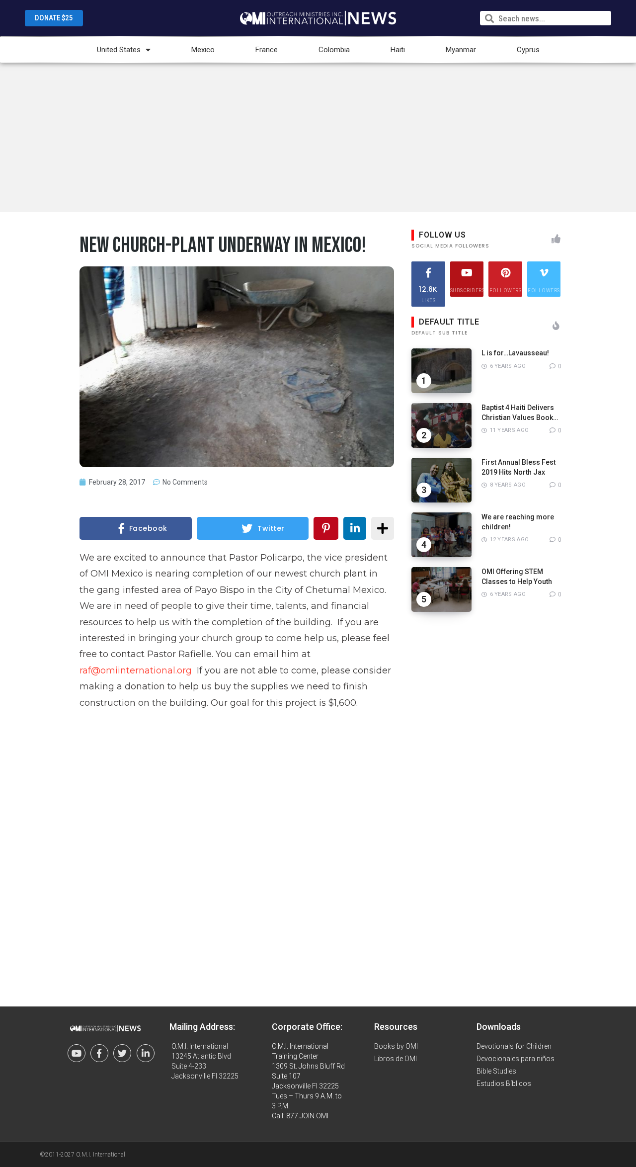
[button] (54, 18)
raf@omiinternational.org (136, 670)
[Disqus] (237, 850)
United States (119, 49)
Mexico (203, 49)
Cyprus (528, 49)
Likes (428, 293)
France (266, 49)
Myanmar (461, 49)
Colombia (334, 49)
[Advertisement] (318, 137)
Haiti (398, 49)
